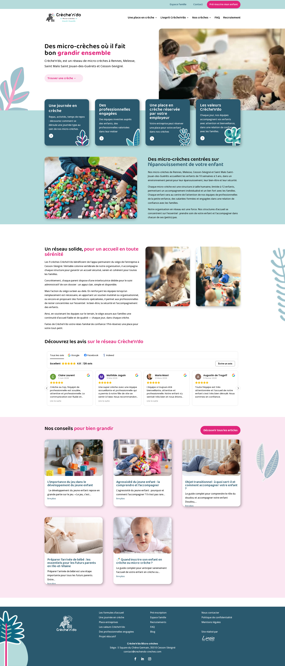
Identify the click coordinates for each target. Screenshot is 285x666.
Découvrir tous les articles (220, 430)
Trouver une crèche (60, 78)
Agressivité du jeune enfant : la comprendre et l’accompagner (138, 483)
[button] (74, 355)
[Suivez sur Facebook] (135, 659)
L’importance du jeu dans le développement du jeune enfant (70, 483)
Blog (152, 631)
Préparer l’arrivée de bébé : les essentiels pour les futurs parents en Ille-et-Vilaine (71, 563)
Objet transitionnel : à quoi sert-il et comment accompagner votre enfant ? (211, 485)
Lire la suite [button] (55, 401)
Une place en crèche (141, 17)
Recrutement (231, 17)
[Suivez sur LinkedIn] (142, 659)
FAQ (217, 17)
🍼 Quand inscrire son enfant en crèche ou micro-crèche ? (139, 561)
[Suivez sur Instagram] (150, 659)
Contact (198, 4)
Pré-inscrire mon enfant (224, 4)
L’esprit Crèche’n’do (173, 17)
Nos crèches (200, 17)
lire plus (51, 498)
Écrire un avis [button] (225, 363)
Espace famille (178, 4)
